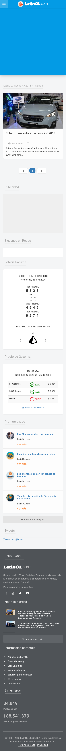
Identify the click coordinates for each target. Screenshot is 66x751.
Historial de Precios (34, 407)
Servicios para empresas (20, 674)
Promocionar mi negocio (33, 519)
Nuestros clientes (16, 670)
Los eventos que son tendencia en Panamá (36, 475)
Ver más (22, 444)
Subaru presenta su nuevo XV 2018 (31, 133)
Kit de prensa (14, 679)
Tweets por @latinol (13, 539)
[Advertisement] (33, 41)
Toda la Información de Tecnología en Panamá (36, 497)
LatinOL (7, 85)
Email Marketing (16, 661)
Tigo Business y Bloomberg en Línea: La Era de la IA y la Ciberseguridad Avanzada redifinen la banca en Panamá (38, 625)
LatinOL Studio (15, 665)
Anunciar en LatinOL (18, 656)
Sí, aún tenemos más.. (33, 638)
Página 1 (38, 85)
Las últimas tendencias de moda (35, 434)
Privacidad (42, 744)
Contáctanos (14, 683)
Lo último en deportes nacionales (36, 454)
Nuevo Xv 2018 (22, 85)
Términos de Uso (26, 744)
